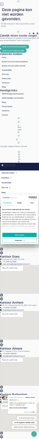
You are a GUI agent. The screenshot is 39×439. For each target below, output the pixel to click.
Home (4, 57)
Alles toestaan (19, 235)
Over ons (5, 187)
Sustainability (7, 70)
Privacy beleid (7, 106)
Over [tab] (32, 203)
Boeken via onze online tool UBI (13, 66)
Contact (5, 115)
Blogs (4, 87)
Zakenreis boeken (8, 173)
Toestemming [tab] (6, 203)
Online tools (6, 78)
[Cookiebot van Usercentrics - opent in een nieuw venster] (28, 197)
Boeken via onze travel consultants (15, 62)
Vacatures (5, 83)
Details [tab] (19, 203)
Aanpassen (18, 240)
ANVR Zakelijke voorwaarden (13, 98)
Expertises (5, 178)
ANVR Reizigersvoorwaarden (13, 94)
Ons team (5, 74)
